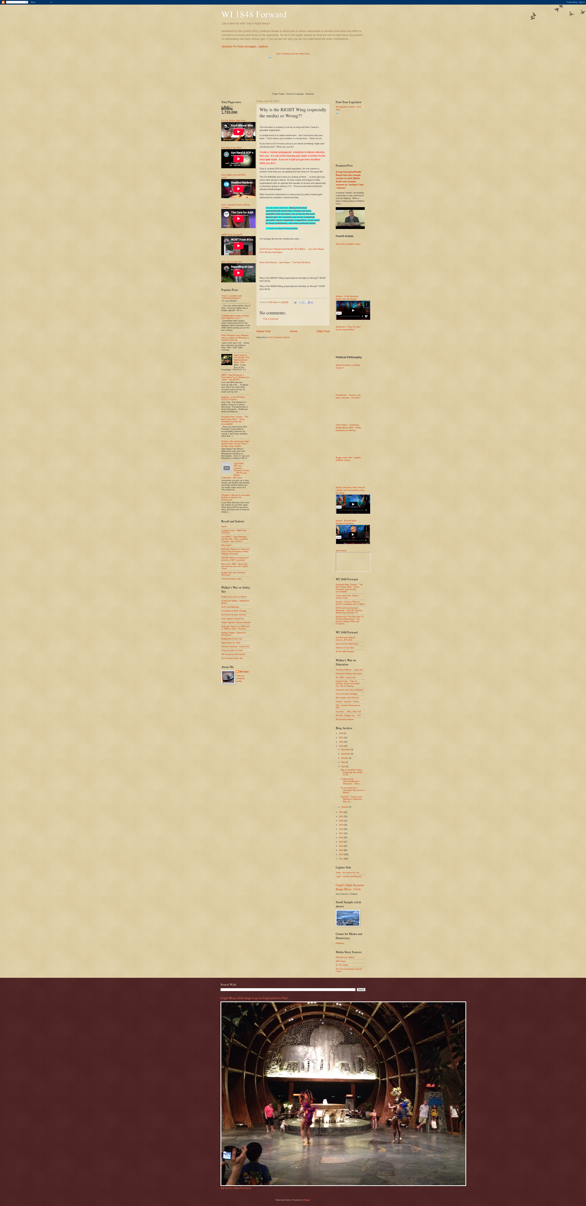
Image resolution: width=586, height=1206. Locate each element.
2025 (341, 737)
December (346, 749)
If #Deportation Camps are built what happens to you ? (235, 317)
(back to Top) (279, 998)
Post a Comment (270, 319)
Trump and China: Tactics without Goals (347, 596)
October (345, 758)
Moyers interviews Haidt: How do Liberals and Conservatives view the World (350, 490)
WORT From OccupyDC (232, 235)
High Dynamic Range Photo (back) (236, 1188)
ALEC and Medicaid (230, 607)
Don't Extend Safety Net (232, 658)
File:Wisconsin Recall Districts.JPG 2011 (345, 638)
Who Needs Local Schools (347, 698)
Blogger (306, 1200)
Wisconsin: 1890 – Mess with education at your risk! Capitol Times (234, 566)
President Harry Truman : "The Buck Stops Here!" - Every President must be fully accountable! (234, 420)
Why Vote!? (226, 545)
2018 (341, 829)
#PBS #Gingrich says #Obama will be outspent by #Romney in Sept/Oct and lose (235, 337)
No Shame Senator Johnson (233, 615)
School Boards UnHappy (346, 694)
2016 (341, 837)
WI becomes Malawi (345, 719)
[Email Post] (295, 302)
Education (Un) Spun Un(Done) (349, 690)
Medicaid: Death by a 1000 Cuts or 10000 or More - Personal (235, 627)
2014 (341, 846)
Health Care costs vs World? (234, 597)
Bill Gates (244, 672)
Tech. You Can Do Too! (231, 262)
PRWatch (340, 943)
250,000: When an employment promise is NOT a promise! (235, 559)
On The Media (342, 965)
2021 (341, 816)
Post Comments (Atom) (279, 337)
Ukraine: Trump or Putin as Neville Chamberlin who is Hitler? (350, 603)
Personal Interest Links (231, 579)
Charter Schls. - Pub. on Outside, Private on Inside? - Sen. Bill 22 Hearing (348, 683)
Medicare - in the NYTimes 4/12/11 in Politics (233, 398)
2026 (341, 733)
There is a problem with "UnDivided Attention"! (231, 297)
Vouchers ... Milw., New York (348, 712)
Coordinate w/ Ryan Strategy (234, 611)
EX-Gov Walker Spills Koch (233, 120)
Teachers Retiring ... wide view (349, 670)
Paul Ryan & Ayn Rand (231, 148)
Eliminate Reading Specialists (349, 673)
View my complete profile (241, 678)
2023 (341, 746)
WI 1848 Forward (254, 14)
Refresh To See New (345, 648)
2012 (341, 854)
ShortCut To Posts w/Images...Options (245, 46)
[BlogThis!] (303, 302)
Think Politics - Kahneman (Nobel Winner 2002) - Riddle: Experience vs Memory (349, 428)
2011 (341, 859)
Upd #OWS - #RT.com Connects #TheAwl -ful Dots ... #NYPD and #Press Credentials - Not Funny (235, 470)
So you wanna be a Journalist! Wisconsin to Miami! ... (352, 790)
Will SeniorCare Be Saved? (233, 654)
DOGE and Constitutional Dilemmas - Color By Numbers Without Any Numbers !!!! (349, 610)
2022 (341, 812)
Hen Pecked (341, 550)
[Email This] (300, 302)
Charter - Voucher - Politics (348, 701)
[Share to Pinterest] (311, 302)
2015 (341, 842)
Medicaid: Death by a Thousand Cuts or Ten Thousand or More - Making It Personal (235, 551)
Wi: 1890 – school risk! (346, 677)
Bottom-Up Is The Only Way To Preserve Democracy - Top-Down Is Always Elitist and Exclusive (350, 620)
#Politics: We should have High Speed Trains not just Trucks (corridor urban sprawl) (235, 443)
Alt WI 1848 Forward (345, 651)
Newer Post (263, 331)
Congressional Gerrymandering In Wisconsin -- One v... (351, 781)
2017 (341, 833)
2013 (341, 850)
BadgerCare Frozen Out (231, 639)
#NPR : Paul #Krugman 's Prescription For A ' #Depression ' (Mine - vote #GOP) (235, 377)
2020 (341, 821)
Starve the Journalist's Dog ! (348, 244)
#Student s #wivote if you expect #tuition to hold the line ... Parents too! (235, 497)
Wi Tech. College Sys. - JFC (348, 715)
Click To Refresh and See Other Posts (293, 54)
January (345, 807)
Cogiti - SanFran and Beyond (348, 876)
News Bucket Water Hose (347, 644)
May (343, 762)
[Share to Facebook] (309, 302)
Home (293, 331)
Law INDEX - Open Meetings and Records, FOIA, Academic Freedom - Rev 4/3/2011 (234, 539)
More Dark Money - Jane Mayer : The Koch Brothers (285, 262)
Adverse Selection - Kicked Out (235, 646)
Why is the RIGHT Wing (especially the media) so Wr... (351, 772)
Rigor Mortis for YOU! (230, 643)
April (343, 766)
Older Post (323, 331)
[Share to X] (306, 302)
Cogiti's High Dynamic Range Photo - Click (350, 887)
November (346, 754)
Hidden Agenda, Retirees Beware (235, 622)
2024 (341, 742)
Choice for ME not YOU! (232, 650)
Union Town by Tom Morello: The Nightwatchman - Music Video (241, 358)
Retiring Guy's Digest (345, 957)
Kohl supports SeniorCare (232, 618)
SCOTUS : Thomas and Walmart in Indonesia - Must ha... (352, 799)
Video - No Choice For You (347, 872)
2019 (341, 825)
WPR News (341, 961)
